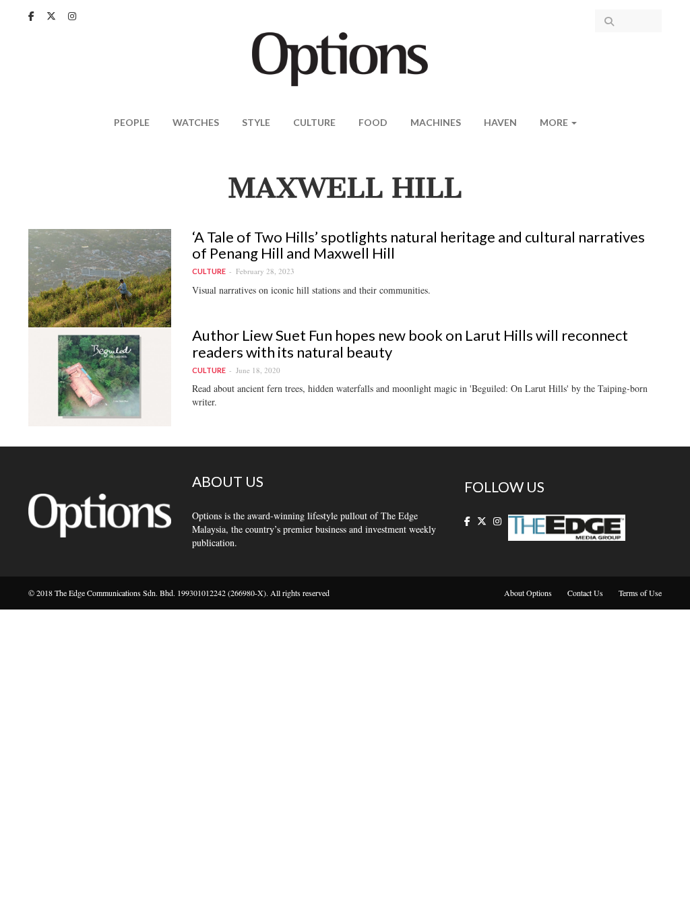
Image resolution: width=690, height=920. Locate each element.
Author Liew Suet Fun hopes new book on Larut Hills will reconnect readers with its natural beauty (410, 343)
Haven (500, 122)
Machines (435, 122)
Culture (314, 122)
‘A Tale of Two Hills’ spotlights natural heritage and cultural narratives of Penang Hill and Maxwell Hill (418, 245)
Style (256, 122)
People (132, 122)
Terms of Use (640, 592)
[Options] (345, 57)
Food (372, 122)
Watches (195, 122)
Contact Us (585, 592)
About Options (528, 592)
